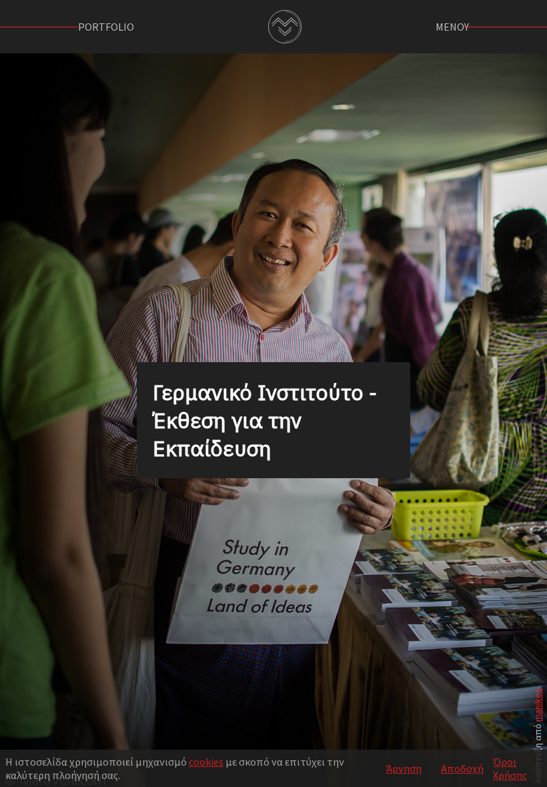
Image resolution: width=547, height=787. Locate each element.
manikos (538, 705)
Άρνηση (404, 768)
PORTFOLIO (106, 26)
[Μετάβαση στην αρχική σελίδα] (285, 26)
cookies (206, 761)
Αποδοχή (462, 768)
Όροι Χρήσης (510, 768)
